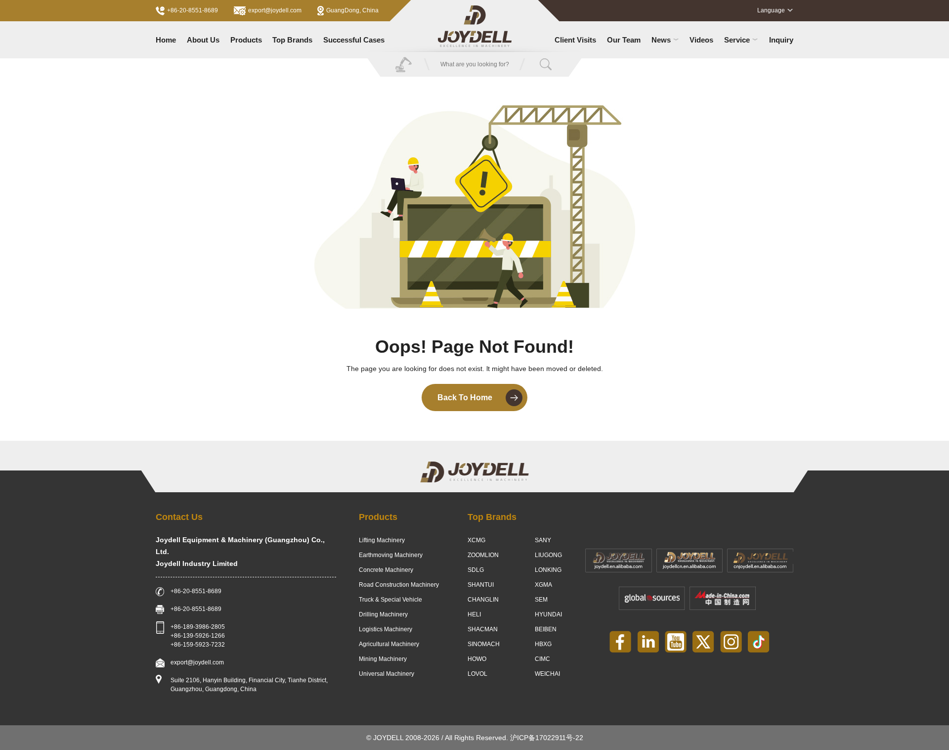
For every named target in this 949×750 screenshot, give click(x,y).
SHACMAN (483, 629)
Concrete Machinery (386, 569)
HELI (474, 614)
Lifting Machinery (382, 540)
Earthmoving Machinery (391, 555)
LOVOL (477, 673)
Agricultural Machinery (389, 644)
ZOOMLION (483, 555)
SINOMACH (484, 644)
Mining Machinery (383, 659)
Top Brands (292, 40)
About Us (203, 40)
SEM (541, 599)
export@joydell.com (275, 10)
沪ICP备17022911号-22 (546, 738)
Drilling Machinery (383, 614)
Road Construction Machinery (399, 584)
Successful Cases (354, 40)
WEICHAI (547, 673)
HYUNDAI (548, 614)
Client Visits (575, 40)
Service (737, 40)
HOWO (477, 659)
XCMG (476, 540)
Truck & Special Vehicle (390, 599)
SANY (543, 540)
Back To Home (464, 397)
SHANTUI (481, 584)
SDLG (476, 569)
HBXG (543, 644)
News (661, 40)
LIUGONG (548, 555)
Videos (701, 40)
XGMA (543, 584)
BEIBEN (546, 629)
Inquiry (781, 40)
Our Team (624, 40)
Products (246, 40)
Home (166, 40)
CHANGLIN (483, 599)
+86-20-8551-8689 (192, 10)
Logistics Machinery (385, 629)
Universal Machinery (386, 673)
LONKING (548, 569)
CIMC (542, 659)
